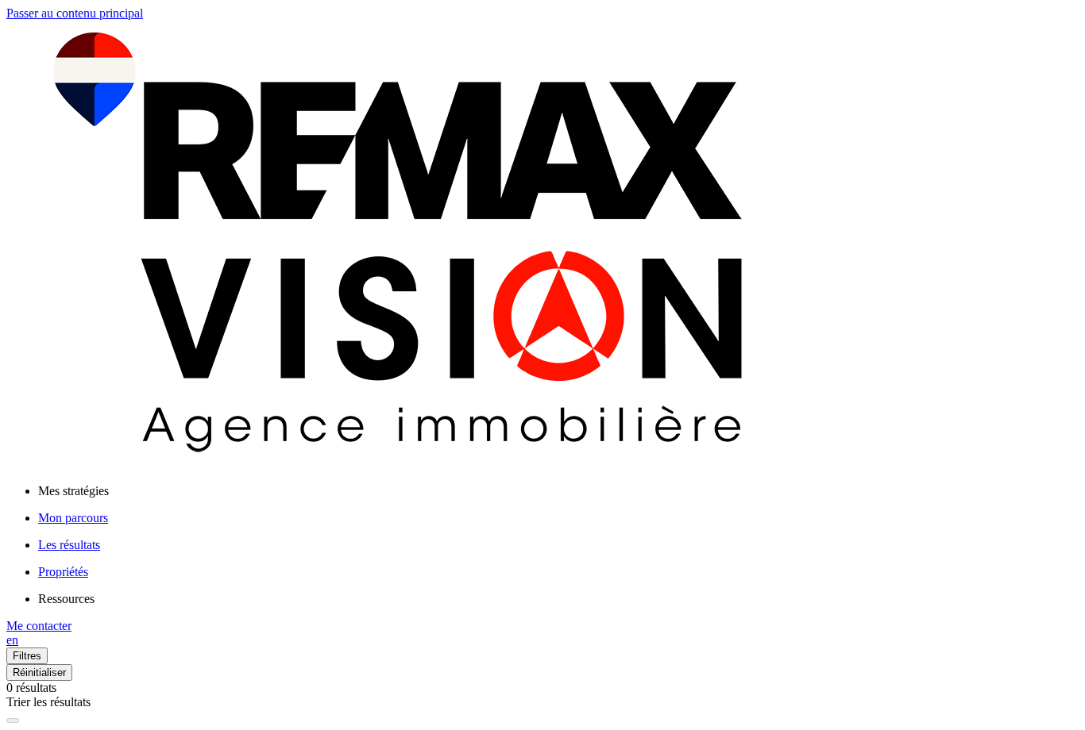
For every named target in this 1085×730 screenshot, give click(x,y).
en (12, 640)
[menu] (558, 491)
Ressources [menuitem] (66, 598)
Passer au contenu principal (74, 13)
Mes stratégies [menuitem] (73, 491)
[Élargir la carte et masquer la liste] (12, 720)
